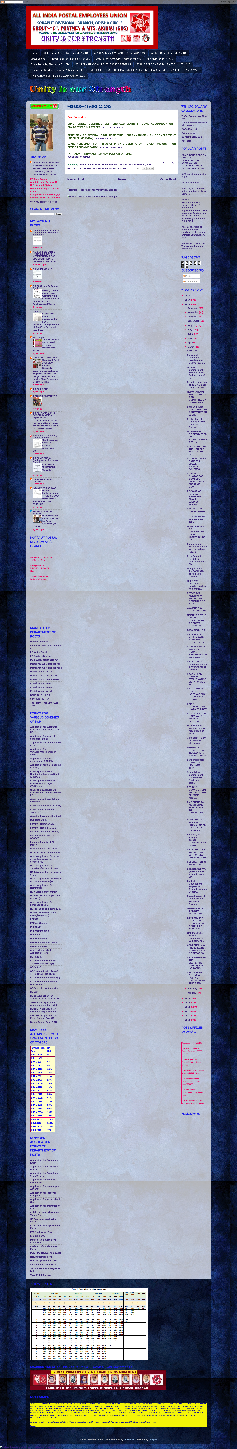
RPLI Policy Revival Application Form (40, 951)
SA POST (37, 311)
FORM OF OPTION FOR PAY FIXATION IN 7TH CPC (163, 64)
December (193, 308)
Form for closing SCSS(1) (43, 828)
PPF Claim (35, 927)
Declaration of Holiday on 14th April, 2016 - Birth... (196, 423)
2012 (187, 1011)
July (190, 329)
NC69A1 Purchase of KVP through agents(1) (43, 914)
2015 (187, 998)
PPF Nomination (38, 938)
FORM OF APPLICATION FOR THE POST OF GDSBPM (103, 64)
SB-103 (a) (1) (37, 967)
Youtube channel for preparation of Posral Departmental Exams (46, 345)
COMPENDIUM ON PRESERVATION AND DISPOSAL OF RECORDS (196, 949)
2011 (187, 1015)
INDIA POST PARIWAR (44, 488)
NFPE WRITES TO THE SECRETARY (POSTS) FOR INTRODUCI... (196, 962)
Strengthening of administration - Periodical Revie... (196, 900)
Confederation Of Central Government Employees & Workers (46, 233)
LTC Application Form (41, 1232)
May (190, 338)
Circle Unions (38, 58)
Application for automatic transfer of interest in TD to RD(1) (44, 729)
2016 (187, 304)
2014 (187, 1002)
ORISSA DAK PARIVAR (45, 396)
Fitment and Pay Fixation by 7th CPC (70, 58)
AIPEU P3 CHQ (41, 389)
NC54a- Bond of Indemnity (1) (45, 909)
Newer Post (75, 179)
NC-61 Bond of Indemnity (43, 892)
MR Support (39, 337)
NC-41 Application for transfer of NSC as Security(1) (46, 880)
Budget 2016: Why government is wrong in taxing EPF (196, 873)
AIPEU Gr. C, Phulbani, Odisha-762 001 (45, 437)
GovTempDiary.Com (192, 137)
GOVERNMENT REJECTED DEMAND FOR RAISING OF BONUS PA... (195, 923)
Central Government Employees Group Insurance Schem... (197, 886)
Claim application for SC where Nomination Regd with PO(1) (45, 792)
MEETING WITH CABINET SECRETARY (195, 911)
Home (34, 53)
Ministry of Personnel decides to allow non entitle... (196, 585)
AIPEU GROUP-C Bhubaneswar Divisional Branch (46, 460)
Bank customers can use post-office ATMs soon (195, 764)
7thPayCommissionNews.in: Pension (194, 124)
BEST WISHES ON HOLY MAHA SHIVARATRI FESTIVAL (196, 717)
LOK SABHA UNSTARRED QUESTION (48, 467)
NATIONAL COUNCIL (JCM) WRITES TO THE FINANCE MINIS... (196, 792)
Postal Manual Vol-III (41, 671)
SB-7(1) (34, 992)
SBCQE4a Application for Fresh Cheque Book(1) (43, 1017)
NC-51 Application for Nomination (41, 886)
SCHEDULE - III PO (40, 695)
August (192, 325)
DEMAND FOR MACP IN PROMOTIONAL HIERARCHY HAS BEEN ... (196, 824)
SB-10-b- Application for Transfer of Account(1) (43, 962)
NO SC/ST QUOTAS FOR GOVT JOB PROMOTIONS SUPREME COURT (195, 480)
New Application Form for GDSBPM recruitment (56, 70)
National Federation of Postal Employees (44, 253)
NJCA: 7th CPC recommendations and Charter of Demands (197, 665)
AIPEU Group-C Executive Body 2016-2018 (66, 53)
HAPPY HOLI (194, 350)
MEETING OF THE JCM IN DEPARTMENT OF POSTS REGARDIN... (196, 620)
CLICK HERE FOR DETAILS (112, 127)
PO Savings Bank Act (41, 656)
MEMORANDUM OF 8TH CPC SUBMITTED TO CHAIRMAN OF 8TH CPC (45, 259)
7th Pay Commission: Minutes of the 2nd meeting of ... (196, 372)
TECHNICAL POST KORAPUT (42, 512)
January (192, 993)
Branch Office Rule (40, 642)
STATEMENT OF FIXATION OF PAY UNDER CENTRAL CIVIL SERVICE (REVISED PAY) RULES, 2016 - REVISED (144, 70)
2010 (187, 1020)
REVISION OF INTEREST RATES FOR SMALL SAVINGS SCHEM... (194, 498)
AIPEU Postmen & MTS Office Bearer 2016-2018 (120, 53)
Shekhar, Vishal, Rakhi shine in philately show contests (193, 191)
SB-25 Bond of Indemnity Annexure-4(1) (43, 983)
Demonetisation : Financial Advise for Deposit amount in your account (46, 521)
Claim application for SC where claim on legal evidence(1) (43, 783)
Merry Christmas (190, 183)
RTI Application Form (41, 1257)
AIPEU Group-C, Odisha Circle (45, 287)
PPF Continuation (39, 931)
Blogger (153, 1439)
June (190, 334)
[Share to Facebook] (150, 168)
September (194, 321)
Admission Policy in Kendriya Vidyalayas (196, 740)
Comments (191, 281)
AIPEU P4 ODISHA (42, 269)
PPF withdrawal (38, 946)
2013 (187, 1007)
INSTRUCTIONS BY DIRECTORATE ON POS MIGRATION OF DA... (196, 533)
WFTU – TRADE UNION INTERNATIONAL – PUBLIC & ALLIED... (196, 694)
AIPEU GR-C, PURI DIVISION (42, 480)
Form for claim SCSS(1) (42, 824)
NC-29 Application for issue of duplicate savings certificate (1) (44, 859)
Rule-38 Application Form (43, 1260)
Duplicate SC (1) (38, 820)
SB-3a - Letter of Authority (44, 988)
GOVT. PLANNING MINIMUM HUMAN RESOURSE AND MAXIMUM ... (197, 651)
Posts (188, 276)
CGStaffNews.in (189, 129)
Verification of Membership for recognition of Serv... (196, 729)
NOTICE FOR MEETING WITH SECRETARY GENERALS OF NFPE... (196, 598)
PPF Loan (35, 935)
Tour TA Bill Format (40, 1275)
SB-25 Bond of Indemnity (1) (45, 977)
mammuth (129, 1439)
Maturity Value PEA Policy (44, 848)
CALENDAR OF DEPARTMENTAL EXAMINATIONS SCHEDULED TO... (196, 515)
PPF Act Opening (39, 923)
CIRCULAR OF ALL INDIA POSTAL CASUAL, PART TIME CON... (196, 977)
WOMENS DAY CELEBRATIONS (196, 609)
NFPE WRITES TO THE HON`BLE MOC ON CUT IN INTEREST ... (196, 450)
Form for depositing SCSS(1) (45, 831)
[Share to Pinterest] (152, 168)
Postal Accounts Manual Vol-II (46, 668)
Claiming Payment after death (45, 816)
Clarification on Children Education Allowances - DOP (45, 445)
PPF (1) (34, 919)
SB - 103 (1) (36, 957)
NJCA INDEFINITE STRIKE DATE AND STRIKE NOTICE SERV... (196, 638)
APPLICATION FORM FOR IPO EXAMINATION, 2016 (58, 75)
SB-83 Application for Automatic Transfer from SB (45, 997)
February (193, 988)
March (191, 347)
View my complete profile (43, 202)
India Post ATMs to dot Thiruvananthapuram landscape (193, 246)
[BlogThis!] (145, 168)
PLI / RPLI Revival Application (46, 1253)
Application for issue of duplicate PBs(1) (42, 737)
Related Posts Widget (169, 163)
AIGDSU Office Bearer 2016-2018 (169, 53)
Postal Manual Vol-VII (41, 687)
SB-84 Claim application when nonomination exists (44, 1003)
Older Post (168, 179)
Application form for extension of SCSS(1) (41, 759)
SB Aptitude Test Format (43, 1264)
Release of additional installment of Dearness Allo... (196, 359)
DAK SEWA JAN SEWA (45, 357)
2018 (187, 295)
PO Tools (186, 141)
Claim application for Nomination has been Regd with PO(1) (44, 774)
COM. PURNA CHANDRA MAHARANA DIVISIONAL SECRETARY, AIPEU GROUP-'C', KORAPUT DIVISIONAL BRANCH (46, 168)
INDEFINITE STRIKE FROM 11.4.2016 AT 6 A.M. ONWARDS (196, 751)
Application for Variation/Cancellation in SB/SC (43, 752)
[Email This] (143, 168)
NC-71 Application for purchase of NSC (41, 903)
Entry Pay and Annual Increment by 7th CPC (118, 58)
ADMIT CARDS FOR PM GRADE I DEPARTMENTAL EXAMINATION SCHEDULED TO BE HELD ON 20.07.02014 (193, 162)
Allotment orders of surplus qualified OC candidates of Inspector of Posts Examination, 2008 (193, 232)
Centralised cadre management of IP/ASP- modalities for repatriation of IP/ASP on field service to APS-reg (46, 321)
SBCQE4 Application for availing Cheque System (43, 1010)
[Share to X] (147, 168)
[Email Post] (138, 168)
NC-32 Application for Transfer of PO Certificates (44, 867)
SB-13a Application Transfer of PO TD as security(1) (45, 972)
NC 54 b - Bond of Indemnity (45, 852)
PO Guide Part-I (38, 652)
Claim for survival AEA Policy (45, 805)
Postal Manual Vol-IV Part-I (44, 675)
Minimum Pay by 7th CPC (160, 58)
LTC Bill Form (37, 1236)
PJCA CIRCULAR (196, 630)
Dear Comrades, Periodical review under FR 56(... (196, 560)
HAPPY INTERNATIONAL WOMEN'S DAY (197, 706)
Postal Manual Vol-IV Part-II (44, 679)
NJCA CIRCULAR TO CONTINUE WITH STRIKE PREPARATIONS (196, 853)
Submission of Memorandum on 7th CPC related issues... (197, 548)
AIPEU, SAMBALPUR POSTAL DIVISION (44, 414)
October (192, 316)
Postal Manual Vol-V (40, 683)
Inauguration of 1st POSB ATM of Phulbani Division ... (195, 572)
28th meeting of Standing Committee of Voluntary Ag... (195, 937)
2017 (187, 300)
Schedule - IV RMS (40, 699)
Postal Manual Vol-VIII (41, 691)
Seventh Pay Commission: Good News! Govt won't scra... (195, 777)
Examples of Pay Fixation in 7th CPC (50, 64)
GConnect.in (188, 133)
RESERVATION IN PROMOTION (196, 863)
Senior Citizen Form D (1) (43, 1022)
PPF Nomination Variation (43, 942)
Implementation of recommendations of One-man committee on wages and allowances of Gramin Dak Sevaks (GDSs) (45, 423)
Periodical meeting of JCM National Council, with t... (197, 385)
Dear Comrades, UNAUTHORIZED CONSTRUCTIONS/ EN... (197, 411)
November (193, 312)
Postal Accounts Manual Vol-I (45, 664)
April (190, 342)
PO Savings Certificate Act (44, 660)
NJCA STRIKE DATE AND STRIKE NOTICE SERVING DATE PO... (196, 679)
